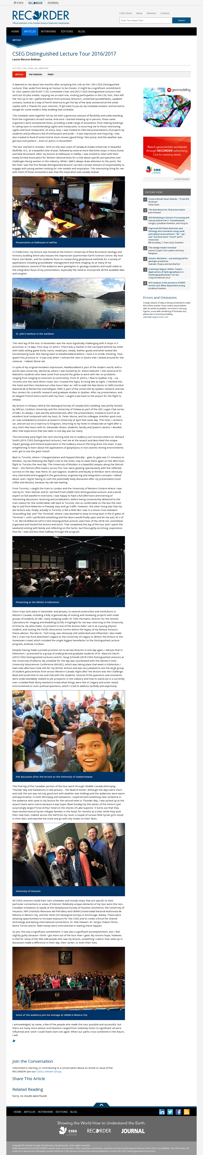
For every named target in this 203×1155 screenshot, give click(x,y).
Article (19, 74)
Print (51, 74)
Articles (30, 31)
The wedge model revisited (162, 247)
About (139, 13)
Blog (81, 31)
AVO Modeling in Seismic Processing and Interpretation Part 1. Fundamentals (168, 219)
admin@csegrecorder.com (155, 316)
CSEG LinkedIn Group (48, 1071)
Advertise (151, 13)
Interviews (48, 31)
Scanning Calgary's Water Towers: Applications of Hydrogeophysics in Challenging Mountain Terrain (165, 272)
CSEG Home (125, 13)
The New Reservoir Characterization (166, 209)
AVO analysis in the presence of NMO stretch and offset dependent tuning (166, 284)
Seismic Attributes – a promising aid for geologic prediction (168, 260)
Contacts (165, 13)
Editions (67, 31)
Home (15, 31)
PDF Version (35, 74)
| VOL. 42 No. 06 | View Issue (30, 68)
